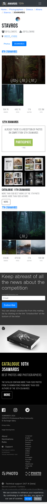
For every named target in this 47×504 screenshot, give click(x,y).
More (6, 202)
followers (12, 32)
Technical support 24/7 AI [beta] (21, 483)
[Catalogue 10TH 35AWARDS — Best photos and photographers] (23, 339)
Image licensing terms (8, 429)
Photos (7, 44)
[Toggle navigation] (40, 3)
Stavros (7, 12)
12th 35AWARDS (10, 122)
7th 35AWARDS (9, 207)
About (4, 436)
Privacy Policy (6, 425)
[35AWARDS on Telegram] (27, 411)
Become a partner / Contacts (13, 487)
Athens (39, 9)
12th (21, 3)
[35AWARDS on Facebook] (3, 411)
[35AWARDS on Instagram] (15, 411)
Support (9, 446)
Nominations (7, 439)
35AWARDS (19, 44)
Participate (23, 142)
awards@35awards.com (10, 294)
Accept (28, 499)
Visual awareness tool (9, 454)
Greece (29, 9)
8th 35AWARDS (9, 51)
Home (4, 9)
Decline (38, 499)
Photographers (16, 9)
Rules (4, 442)
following (29, 32)
